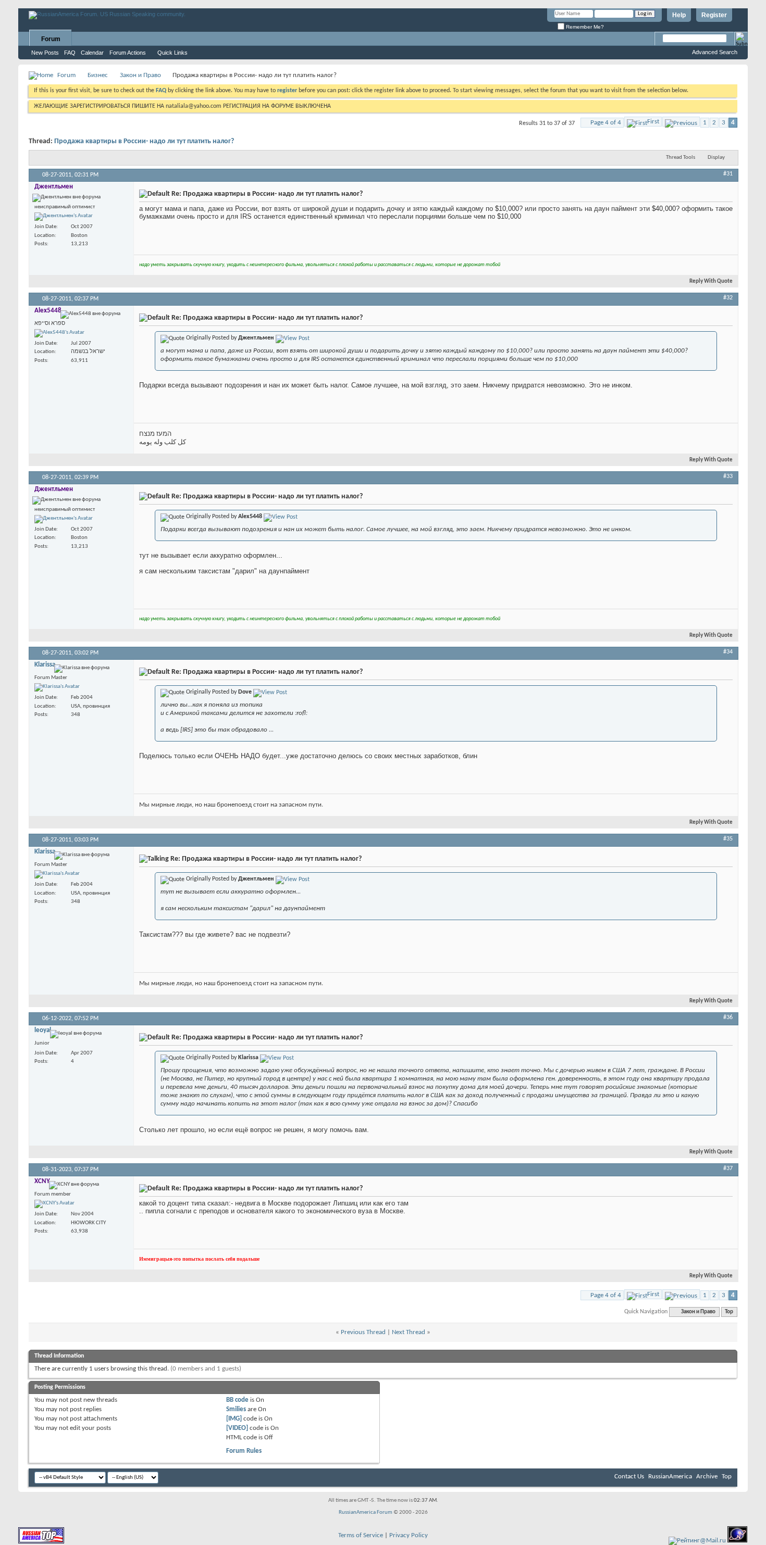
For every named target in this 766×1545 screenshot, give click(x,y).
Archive (707, 1476)
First (653, 121)
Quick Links (172, 52)
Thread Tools (680, 157)
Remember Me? (584, 27)
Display (716, 157)
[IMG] (234, 1418)
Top (729, 1312)
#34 (728, 652)
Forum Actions (127, 52)
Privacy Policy (408, 1535)
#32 (728, 298)
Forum (50, 39)
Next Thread (408, 1332)
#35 (728, 839)
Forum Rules (244, 1451)
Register (714, 15)
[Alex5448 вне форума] (59, 333)
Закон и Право (140, 75)
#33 (728, 476)
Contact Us (629, 1476)
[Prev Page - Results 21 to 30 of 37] (681, 122)
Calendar (92, 52)
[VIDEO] (237, 1428)
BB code (237, 1400)
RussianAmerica (670, 1476)
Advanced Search (714, 52)
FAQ (70, 52)
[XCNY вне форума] (54, 1204)
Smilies (236, 1409)
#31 (728, 174)
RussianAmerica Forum (365, 1512)
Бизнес (98, 75)
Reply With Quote (711, 281)
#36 (728, 1017)
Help (679, 15)
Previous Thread (363, 1332)
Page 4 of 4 (605, 122)
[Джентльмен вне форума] (63, 216)
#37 (728, 1168)
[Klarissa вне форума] (57, 687)
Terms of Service (360, 1535)
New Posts (45, 52)
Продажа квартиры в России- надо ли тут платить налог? (144, 141)
